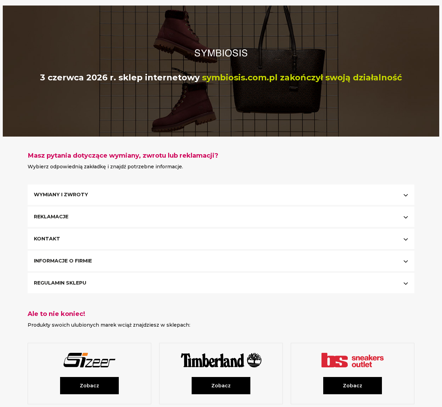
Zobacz (89, 386)
